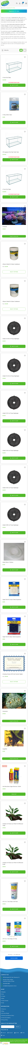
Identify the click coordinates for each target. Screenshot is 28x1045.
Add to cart (15, 85)
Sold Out (14, 794)
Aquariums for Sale (10, 8)
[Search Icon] (16, 3)
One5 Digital (23, 1041)
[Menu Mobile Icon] (26, 3)
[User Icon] (19, 3)
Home (4, 8)
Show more (14, 958)
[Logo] (5, 3)
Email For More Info (14, 236)
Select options (14, 271)
